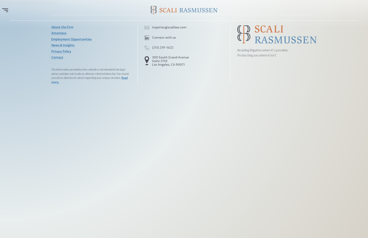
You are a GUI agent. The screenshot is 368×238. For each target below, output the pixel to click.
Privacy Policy (61, 51)
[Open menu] (5, 10)
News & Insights (63, 45)
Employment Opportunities (71, 39)
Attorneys (58, 33)
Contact (57, 57)
